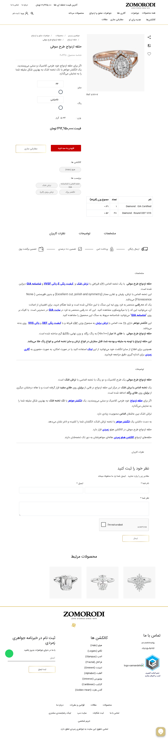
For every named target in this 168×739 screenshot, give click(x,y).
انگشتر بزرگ (70, 192)
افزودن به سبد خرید (66, 148)
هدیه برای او (135, 20)
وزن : (78, 118)
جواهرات (135, 13)
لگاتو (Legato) (95, 651)
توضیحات (85, 233)
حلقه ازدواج (72, 39)
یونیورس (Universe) (92, 679)
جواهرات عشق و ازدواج (100, 13)
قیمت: (77, 128)
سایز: (79, 88)
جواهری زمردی (74, 35)
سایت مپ (82, 713)
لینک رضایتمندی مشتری (60, 713)
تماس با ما (15, 5)
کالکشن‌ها (150, 20)
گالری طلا (121, 13)
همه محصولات (148, 13)
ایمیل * (79, 483)
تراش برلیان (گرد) (46, 192)
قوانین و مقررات (77, 705)
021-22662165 (148, 643)
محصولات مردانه (76, 13)
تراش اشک (46, 185)
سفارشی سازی (116, 20)
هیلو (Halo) (70, 169)
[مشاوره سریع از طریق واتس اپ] (9, 653)
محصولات (59, 35)
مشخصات (110, 233)
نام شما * (145, 483)
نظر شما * (144, 498)
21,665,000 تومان (43, 5)
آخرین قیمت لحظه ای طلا (65, 5)
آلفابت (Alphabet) (93, 673)
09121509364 (148, 649)
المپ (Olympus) (93, 657)
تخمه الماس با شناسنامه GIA (70, 185)
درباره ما (25, 5)
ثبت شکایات (98, 713)
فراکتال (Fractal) (93, 662)
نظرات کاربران (57, 233)
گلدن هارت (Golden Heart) (88, 690)
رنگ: (79, 103)
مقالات (104, 20)
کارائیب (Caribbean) (92, 684)
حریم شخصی (84, 721)
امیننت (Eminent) (93, 668)
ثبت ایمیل (42, 669)
